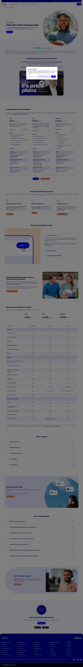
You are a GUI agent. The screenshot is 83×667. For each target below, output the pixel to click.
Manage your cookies (32, 76)
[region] (41, 73)
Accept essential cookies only (43, 76)
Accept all (53, 76)
